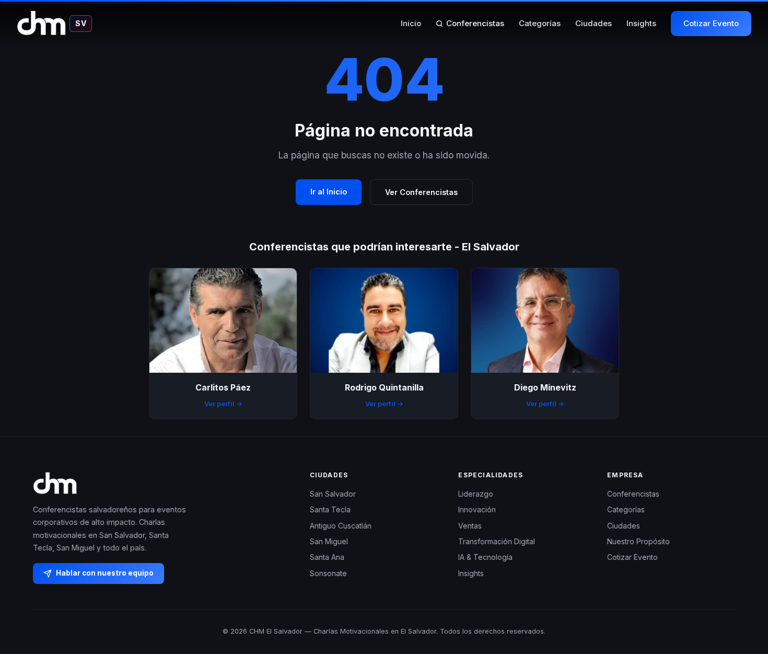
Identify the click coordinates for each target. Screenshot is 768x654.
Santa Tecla (330, 509)
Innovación (477, 509)
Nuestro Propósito (638, 541)
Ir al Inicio (328, 191)
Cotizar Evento (711, 23)
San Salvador (333, 493)
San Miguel (329, 541)
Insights (641, 23)
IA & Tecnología (485, 557)
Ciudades (593, 23)
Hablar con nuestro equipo (105, 573)
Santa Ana (327, 557)
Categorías (540, 23)
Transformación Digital (496, 541)
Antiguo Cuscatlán (340, 525)
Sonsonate (328, 573)
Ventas (470, 525)
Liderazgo (475, 493)
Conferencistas (475, 23)
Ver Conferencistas (421, 192)
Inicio (411, 23)
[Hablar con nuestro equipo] (741, 592)
